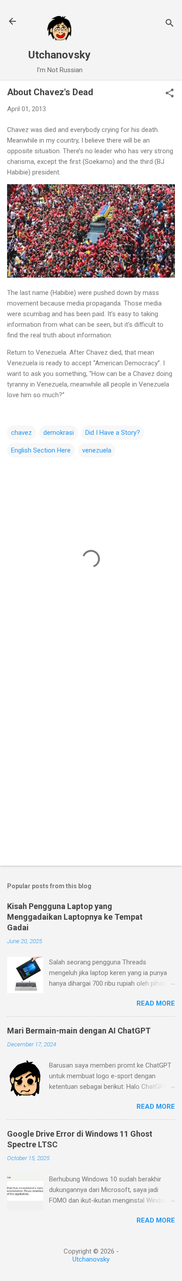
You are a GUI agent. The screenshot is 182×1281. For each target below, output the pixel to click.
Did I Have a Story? (112, 433)
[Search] (169, 24)
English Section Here (41, 450)
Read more (155, 1003)
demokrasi (58, 433)
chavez (21, 433)
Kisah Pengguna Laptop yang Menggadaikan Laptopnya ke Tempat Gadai (75, 917)
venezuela (96, 450)
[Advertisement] (91, 760)
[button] (169, 94)
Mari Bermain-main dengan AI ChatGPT (79, 1030)
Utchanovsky (59, 55)
